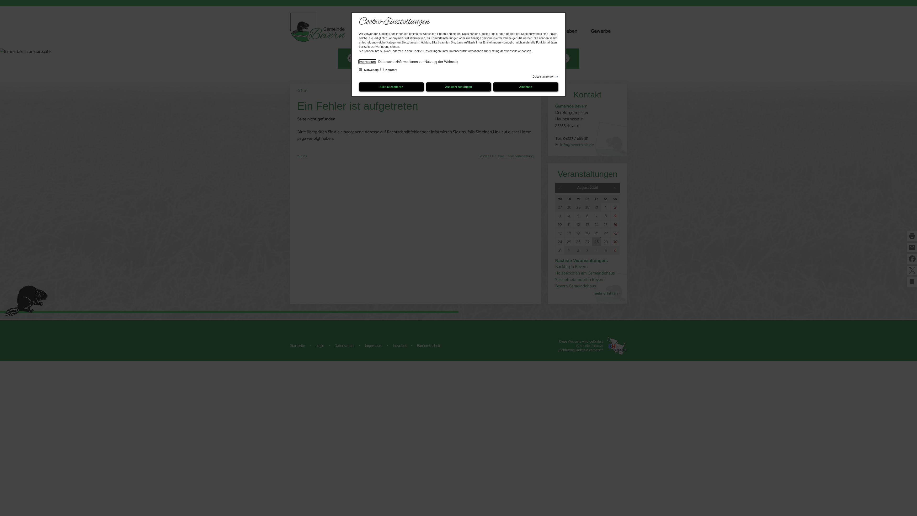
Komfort (391, 70)
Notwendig (371, 70)
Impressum (367, 62)
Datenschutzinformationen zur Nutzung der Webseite (418, 62)
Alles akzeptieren (391, 87)
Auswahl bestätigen (458, 87)
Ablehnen (525, 87)
